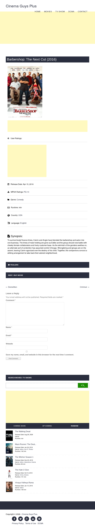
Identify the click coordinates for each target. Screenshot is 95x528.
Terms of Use (30, 523)
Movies (48, 11)
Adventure (27, 462)
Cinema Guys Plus (21, 5)
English (23, 223)
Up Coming (47, 426)
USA (20, 215)
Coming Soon (19, 426)
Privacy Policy (18, 523)
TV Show (60, 11)
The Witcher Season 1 (24, 457)
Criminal (84, 287)
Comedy (20, 199)
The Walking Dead (22, 431)
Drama (34, 462)
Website (9, 343)
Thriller (31, 449)
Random (74, 426)
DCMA (71, 11)
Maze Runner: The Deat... (25, 444)
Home (38, 11)
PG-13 (26, 192)
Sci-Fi (26, 449)
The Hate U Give (22, 470)
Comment (11, 300)
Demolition (11, 287)
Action (22, 449)
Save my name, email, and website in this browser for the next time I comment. (40, 354)
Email (9, 335)
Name (9, 327)
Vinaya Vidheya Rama (24, 483)
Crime (22, 475)
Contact (82, 11)
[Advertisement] (47, 28)
